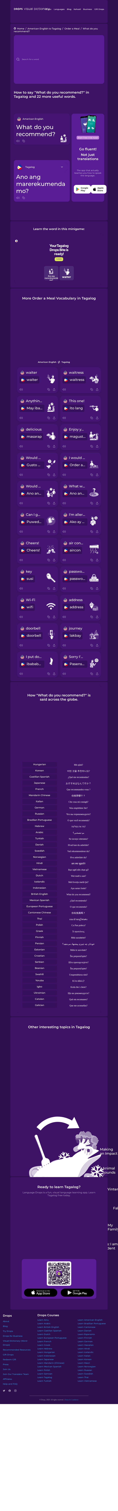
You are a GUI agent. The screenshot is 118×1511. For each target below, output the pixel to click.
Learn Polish (43, 1370)
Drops (48, 9)
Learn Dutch (43, 1334)
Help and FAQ (10, 1384)
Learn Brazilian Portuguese (92, 1323)
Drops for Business (12, 1336)
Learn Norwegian (87, 1366)
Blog (69, 9)
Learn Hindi (84, 1348)
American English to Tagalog (44, 28)
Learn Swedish (85, 1373)
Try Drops (8, 1331)
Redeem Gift (9, 1359)
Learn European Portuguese (52, 1338)
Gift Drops (99, 9)
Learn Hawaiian (86, 1345)
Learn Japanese (45, 1359)
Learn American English (90, 1320)
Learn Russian (85, 1370)
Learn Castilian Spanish (49, 1330)
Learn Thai (83, 1377)
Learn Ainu (43, 1320)
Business (87, 9)
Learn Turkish (44, 1381)
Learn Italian (84, 1356)
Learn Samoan (44, 1373)
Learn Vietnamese (87, 1381)
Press (5, 1364)
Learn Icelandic (86, 1352)
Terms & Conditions (72, 1400)
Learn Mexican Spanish (49, 1366)
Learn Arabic (44, 1323)
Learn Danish (85, 1330)
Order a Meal (72, 28)
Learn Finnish (85, 1338)
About (6, 1321)
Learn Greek (43, 1345)
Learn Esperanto (86, 1334)
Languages (59, 9)
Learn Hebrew (44, 1348)
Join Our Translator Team (16, 1374)
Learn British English (48, 1327)
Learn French (44, 1341)
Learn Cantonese (86, 1327)
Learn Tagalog (44, 1377)
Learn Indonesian (46, 1356)
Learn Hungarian (46, 1352)
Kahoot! (77, 9)
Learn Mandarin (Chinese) (50, 1363)
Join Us (6, 1369)
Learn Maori (84, 1363)
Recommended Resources (17, 1349)
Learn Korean (85, 1359)
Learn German (85, 1341)
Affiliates (7, 1379)
